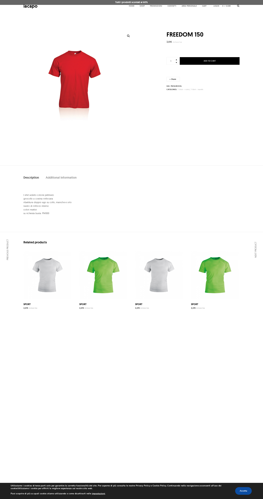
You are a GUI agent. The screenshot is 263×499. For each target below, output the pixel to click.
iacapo (30, 6)
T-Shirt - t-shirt (184, 89)
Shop (142, 6)
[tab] (31, 177)
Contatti (172, 6)
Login (216, 6)
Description (31, 177)
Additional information (61, 177)
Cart (204, 6)
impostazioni (98, 493)
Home (131, 6)
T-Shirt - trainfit (197, 89)
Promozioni (156, 6)
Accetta (243, 490)
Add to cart (210, 61)
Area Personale (189, 6)
